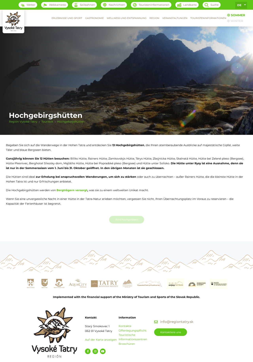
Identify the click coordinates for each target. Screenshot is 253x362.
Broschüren (127, 344)
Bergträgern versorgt (72, 190)
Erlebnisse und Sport (67, 18)
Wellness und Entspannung (126, 18)
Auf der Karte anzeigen (101, 339)
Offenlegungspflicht (132, 330)
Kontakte (125, 326)
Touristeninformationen (208, 18)
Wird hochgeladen (126, 219)
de (239, 5)
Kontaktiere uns (170, 332)
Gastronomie (94, 18)
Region (154, 18)
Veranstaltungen (174, 18)
